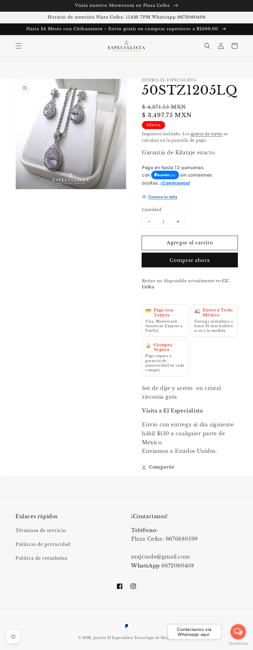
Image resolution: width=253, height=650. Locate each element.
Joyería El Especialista (114, 638)
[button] (18, 46)
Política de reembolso (41, 558)
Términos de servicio (40, 530)
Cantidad (151, 209)
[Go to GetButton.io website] (238, 644)
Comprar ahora (190, 260)
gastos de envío (207, 134)
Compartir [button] (161, 467)
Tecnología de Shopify (154, 638)
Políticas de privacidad (42, 544)
